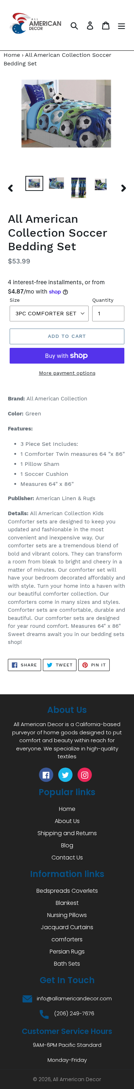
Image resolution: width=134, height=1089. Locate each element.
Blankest (67, 903)
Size (15, 300)
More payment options (67, 373)
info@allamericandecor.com (74, 998)
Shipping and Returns (67, 833)
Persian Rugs (67, 951)
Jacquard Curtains (67, 927)
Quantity (102, 300)
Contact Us (67, 857)
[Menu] (121, 25)
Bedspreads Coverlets (67, 891)
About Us (67, 821)
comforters (67, 939)
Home (12, 54)
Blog (67, 845)
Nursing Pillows (67, 915)
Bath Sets (67, 964)
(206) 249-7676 (74, 1013)
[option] (34, 183)
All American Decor (77, 1079)
